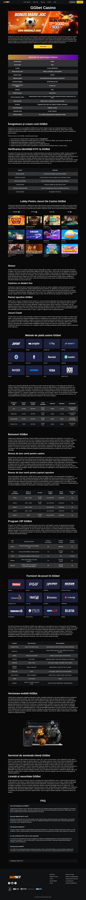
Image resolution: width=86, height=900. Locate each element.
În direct (33, 211)
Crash (50, 211)
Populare (15, 211)
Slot (69, 211)
